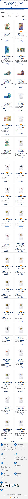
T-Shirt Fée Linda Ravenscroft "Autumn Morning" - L (21, 219)
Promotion (7, 55)
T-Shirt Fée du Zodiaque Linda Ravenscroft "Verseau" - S (20, 406)
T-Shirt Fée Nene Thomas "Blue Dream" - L (21, 430)
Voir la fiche (7, 40)
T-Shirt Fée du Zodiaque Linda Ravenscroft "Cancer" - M (7, 430)
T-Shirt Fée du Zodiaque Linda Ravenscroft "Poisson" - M (20, 243)
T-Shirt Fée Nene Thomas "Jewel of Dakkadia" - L (20, 289)
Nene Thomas (21, 106)
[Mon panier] (15, 7)
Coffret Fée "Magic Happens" (20, 79)
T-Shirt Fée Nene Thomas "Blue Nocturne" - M (21, 102)
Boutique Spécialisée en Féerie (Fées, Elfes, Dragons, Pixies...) (8, 9)
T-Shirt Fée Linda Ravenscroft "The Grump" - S (7, 289)
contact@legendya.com (4, 449)
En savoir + (21, 450)
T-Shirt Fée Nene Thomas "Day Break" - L (21, 196)
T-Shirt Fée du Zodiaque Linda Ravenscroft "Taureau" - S (20, 312)
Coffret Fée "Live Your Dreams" (7, 102)
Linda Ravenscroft (21, 153)
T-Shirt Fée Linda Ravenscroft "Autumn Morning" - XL (7, 266)
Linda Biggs (4, 154)
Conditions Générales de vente (18, 476)
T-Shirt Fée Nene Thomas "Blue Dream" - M (21, 383)
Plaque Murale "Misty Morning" (21, 56)
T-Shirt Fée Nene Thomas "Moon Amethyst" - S (21, 359)
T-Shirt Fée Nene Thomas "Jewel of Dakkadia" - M (20, 266)
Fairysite (25, 9)
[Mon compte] (13, 7)
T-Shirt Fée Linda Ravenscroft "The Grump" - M (7, 312)
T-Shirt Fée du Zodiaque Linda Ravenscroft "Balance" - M (20, 149)
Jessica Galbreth (20, 38)
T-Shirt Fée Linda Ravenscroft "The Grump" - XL (20, 336)
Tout (26, 19)
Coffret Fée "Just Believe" (7, 79)
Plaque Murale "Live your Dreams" (7, 56)
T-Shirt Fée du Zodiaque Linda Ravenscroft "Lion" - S (7, 219)
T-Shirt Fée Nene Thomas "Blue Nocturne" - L (21, 125)
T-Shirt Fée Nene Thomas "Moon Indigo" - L (21, 173)
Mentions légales (16, 475)
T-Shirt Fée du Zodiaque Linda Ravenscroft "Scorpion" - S (7, 359)
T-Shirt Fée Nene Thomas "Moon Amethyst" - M (7, 406)
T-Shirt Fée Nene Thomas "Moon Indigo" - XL (7, 196)
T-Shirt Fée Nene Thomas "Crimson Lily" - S (7, 173)
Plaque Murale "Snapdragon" (7, 125)
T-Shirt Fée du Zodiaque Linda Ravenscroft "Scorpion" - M (7, 383)
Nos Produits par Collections (20, 9)
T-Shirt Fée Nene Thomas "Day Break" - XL (7, 243)
